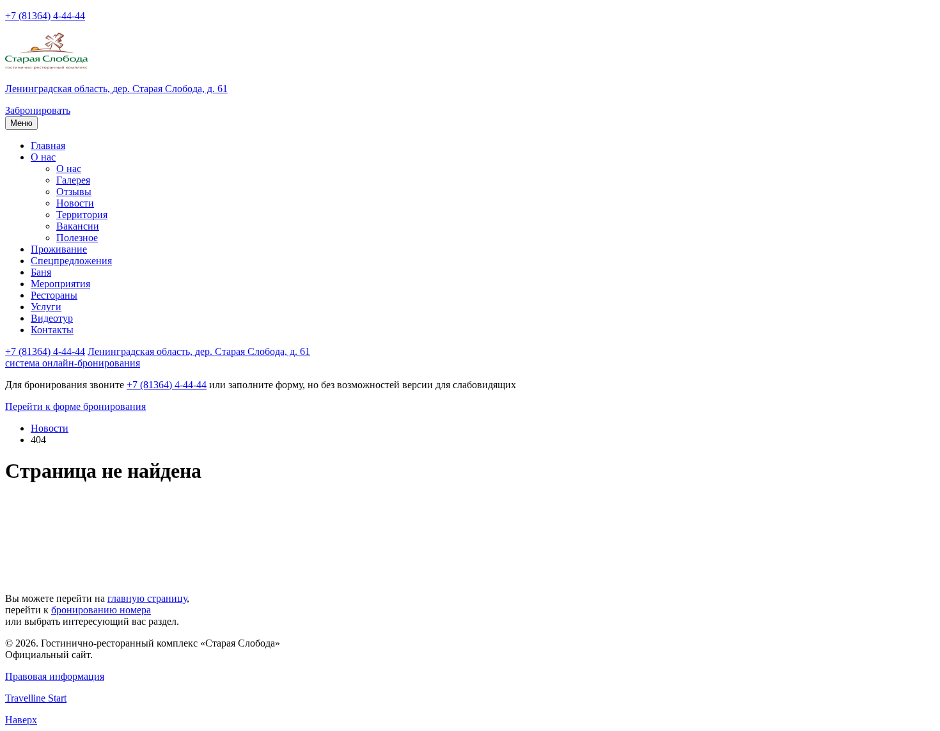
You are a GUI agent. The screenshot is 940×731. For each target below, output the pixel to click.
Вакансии (77, 226)
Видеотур (52, 318)
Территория (81, 214)
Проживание (59, 249)
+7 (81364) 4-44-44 (45, 15)
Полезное (77, 237)
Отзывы (73, 191)
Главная (48, 145)
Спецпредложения (71, 260)
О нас (43, 157)
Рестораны (54, 295)
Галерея (73, 180)
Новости (75, 203)
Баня (41, 272)
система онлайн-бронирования (72, 363)
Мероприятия (60, 283)
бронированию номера (101, 609)
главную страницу (147, 598)
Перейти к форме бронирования (75, 406)
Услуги (46, 306)
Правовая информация (54, 676)
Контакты (52, 329)
